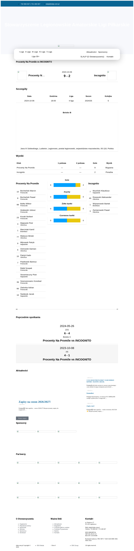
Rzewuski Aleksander (102, 197)
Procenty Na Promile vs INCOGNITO (67, 340)
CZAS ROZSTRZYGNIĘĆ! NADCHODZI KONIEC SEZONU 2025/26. (100, 381)
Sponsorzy (102, 52)
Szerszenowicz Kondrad (30, 281)
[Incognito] (21, 314)
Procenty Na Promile (26, 168)
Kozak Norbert (26, 216)
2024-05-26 (67, 326)
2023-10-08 (67, 348)
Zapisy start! (90, 406)
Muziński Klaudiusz (101, 191)
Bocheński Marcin (28, 191)
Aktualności (91, 52)
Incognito (21, 172)
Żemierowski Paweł (101, 210)
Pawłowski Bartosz (28, 262)
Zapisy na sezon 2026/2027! (35, 401)
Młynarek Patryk (27, 242)
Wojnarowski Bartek (101, 204)
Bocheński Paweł (27, 197)
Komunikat (90, 393)
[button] (22, 51)
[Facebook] (104, 4)
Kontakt (110, 57)
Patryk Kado (25, 255)
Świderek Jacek (27, 294)
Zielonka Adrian (27, 288)
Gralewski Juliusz (28, 210)
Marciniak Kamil (27, 229)
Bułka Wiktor (25, 204)
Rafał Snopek (26, 268)
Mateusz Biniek (27, 236)
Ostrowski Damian (28, 249)
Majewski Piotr (26, 223)
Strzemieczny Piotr (28, 275)
